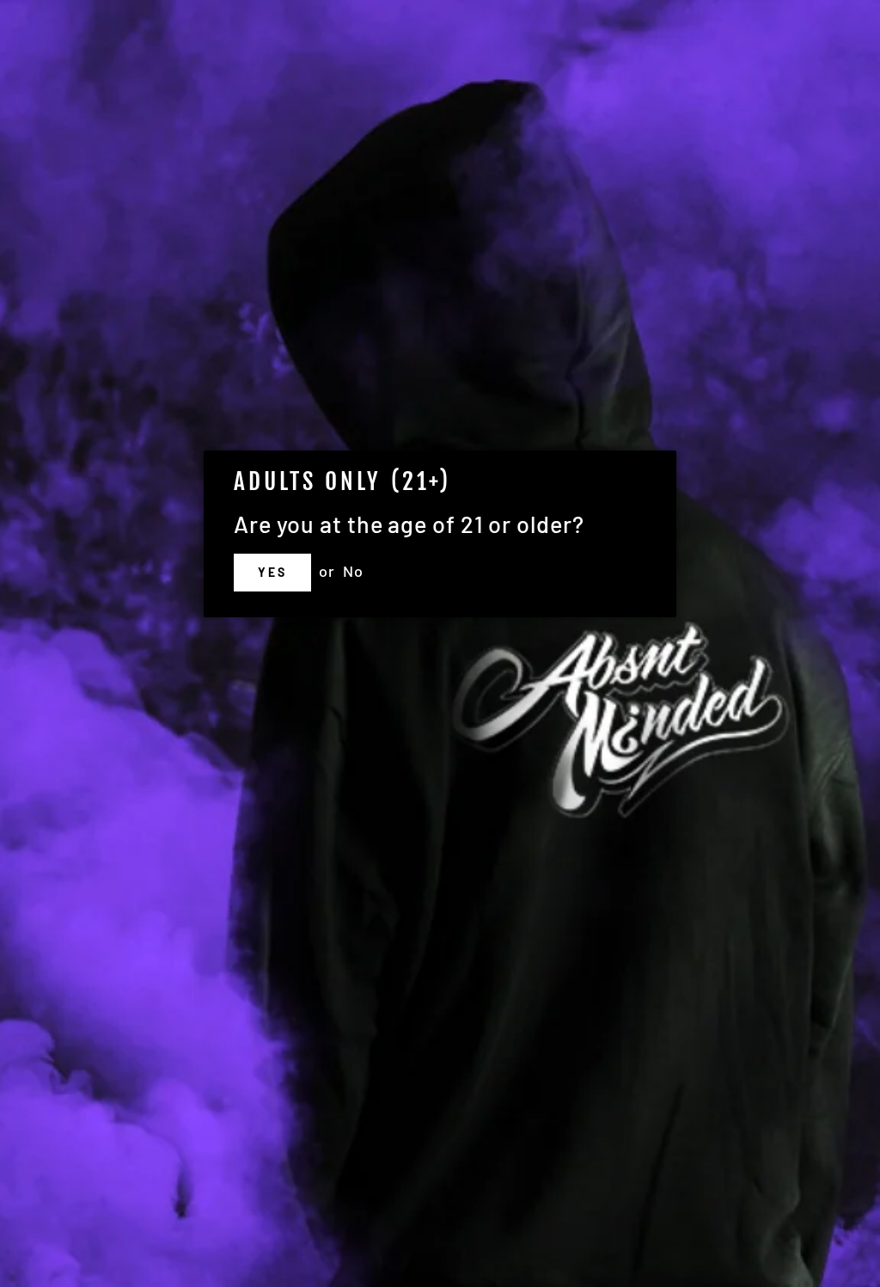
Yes (272, 572)
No (353, 570)
